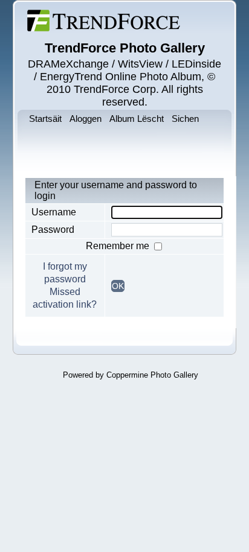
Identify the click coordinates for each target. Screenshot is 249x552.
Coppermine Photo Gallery (152, 374)
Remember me (119, 246)
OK (118, 286)
